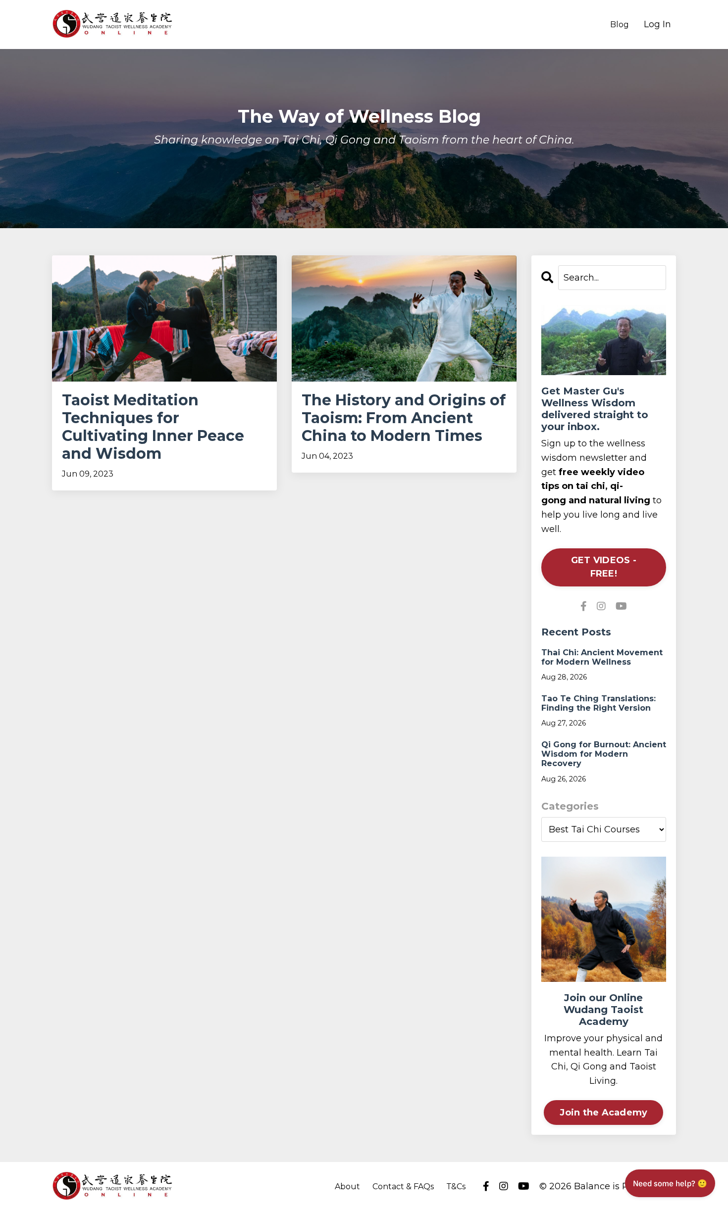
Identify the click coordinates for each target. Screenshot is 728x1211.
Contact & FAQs (403, 1186)
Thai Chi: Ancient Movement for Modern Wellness (602, 657)
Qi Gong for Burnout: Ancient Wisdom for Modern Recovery (603, 754)
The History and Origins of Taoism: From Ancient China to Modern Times (404, 418)
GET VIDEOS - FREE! (603, 567)
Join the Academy (603, 1112)
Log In (657, 24)
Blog (619, 24)
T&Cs (456, 1186)
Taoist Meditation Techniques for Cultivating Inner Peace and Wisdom (153, 427)
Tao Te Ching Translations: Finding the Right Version (598, 703)
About (347, 1186)
